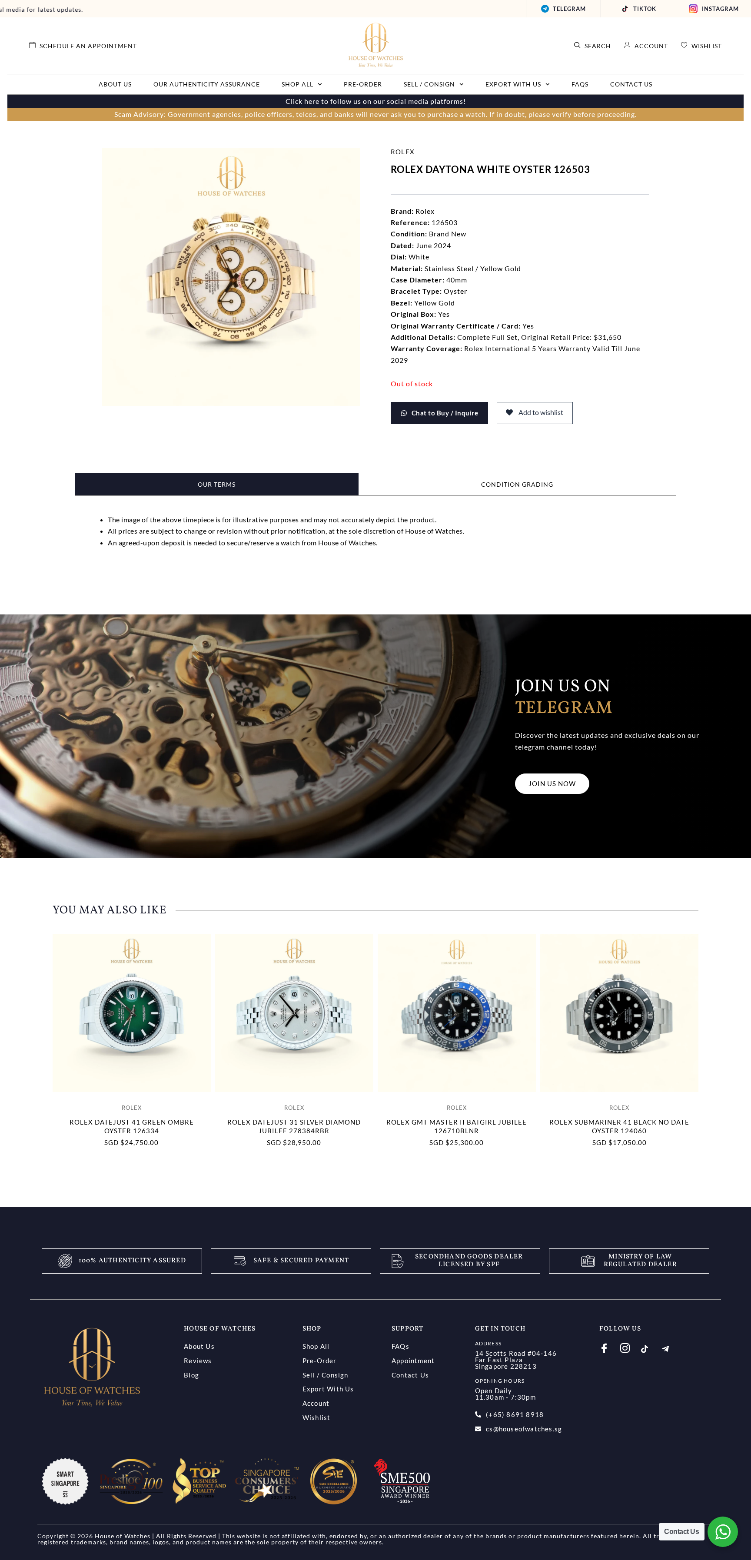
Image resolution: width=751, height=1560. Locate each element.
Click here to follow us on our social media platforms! (376, 101)
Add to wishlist (540, 412)
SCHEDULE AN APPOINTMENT (88, 46)
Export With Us (513, 84)
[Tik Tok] (651, 1348)
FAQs (580, 84)
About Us (115, 84)
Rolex (403, 152)
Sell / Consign (429, 84)
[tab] (217, 484)
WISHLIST (706, 46)
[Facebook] (609, 1347)
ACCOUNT (651, 46)
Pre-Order (363, 84)
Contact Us (631, 84)
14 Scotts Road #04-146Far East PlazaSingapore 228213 (516, 1359)
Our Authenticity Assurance (206, 84)
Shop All (297, 84)
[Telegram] (671, 1348)
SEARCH (598, 46)
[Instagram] (630, 1347)
